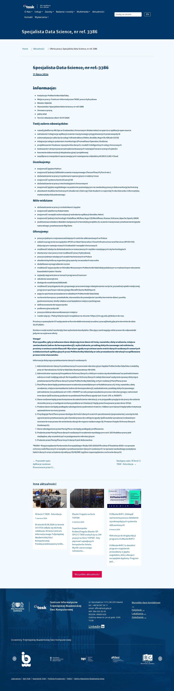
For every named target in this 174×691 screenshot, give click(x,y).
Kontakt (28, 17)
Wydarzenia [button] (41, 17)
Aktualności (98, 11)
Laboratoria (16, 678)
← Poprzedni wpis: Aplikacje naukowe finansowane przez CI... (44, 464)
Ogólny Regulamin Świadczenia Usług (89, 678)
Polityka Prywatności (56, 678)
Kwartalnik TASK (39, 678)
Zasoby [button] (48, 11)
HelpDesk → (138, 609)
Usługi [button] (38, 11)
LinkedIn (94, 626)
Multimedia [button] (82, 11)
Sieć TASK (26, 678)
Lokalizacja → (139, 613)
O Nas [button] (27, 11)
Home (25, 48)
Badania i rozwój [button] (64, 11)
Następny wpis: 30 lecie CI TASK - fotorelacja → (128, 462)
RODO (69, 678)
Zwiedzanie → (139, 617)
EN (147, 14)
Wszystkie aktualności (87, 574)
